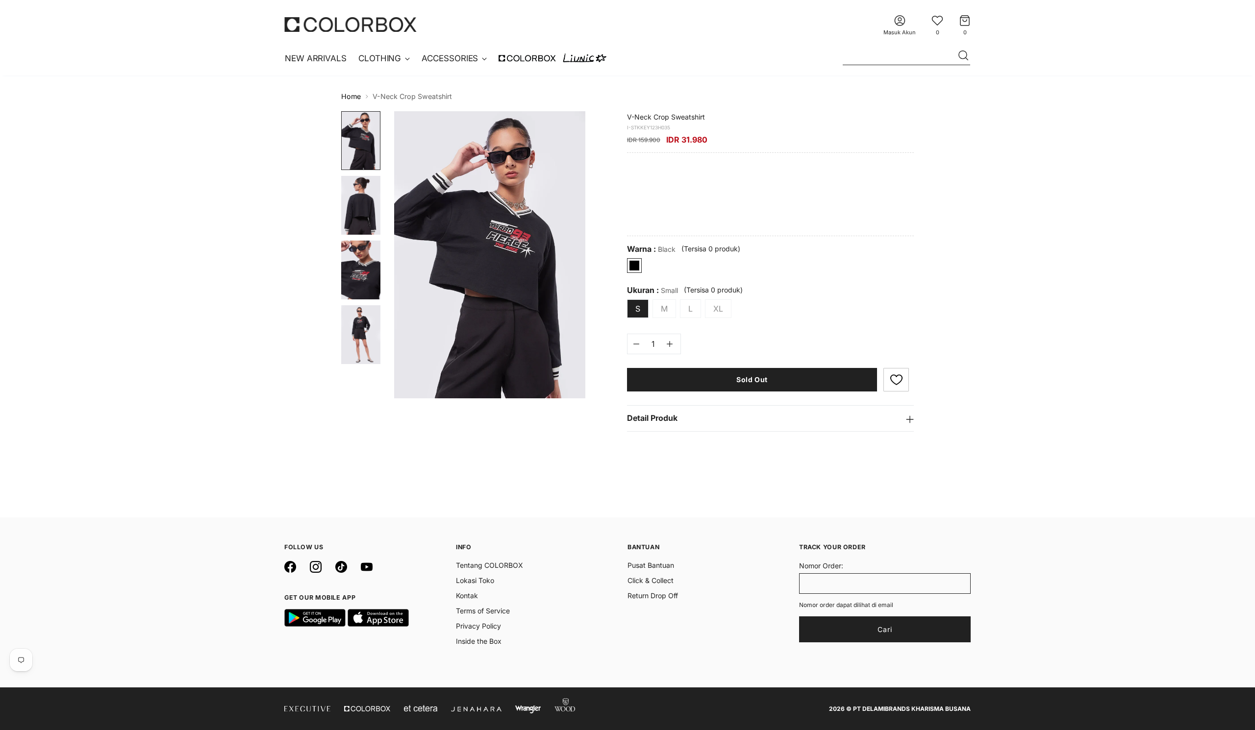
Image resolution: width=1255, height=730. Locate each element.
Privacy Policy (478, 626)
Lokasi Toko (475, 580)
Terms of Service (483, 611)
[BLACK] (634, 265)
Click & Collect (651, 580)
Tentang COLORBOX (489, 565)
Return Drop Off (653, 595)
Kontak (467, 595)
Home (351, 96)
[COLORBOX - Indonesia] (350, 24)
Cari (885, 629)
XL (718, 309)
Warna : (651, 249)
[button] (896, 379)
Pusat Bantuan (651, 565)
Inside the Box (479, 641)
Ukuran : (652, 290)
